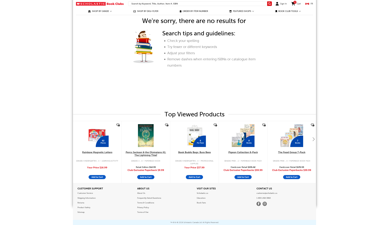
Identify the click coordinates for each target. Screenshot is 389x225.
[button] (100, 11)
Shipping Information (86, 198)
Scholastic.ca (202, 193)
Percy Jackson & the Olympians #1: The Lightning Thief (146, 153)
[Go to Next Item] (314, 139)
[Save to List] (118, 125)
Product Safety (83, 207)
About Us (141, 193)
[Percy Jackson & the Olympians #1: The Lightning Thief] (145, 135)
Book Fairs (201, 203)
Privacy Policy (143, 207)
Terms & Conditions (145, 203)
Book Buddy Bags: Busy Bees (194, 152)
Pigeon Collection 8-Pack (243, 152)
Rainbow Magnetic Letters (97, 152)
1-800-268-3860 (263, 198)
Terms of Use (142, 212)
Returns (80, 203)
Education (201, 198)
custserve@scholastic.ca (266, 193)
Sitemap (80, 212)
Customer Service (85, 193)
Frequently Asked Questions (149, 198)
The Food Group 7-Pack (291, 152)
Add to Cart (97, 177)
